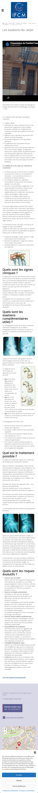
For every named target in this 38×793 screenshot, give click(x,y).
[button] (35, 752)
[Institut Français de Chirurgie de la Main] (19, 10)
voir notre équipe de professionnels (14, 677)
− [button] (5, 732)
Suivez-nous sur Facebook (14, 717)
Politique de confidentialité (10, 790)
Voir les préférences (19, 786)
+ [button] (5, 729)
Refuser (19, 780)
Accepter (19, 775)
